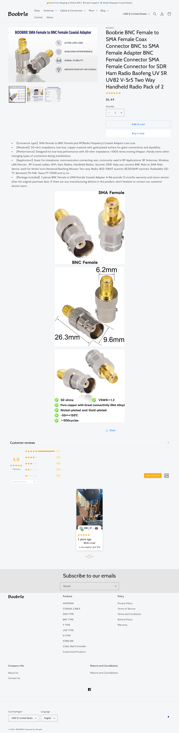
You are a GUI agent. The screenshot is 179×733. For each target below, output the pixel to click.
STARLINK (68, 641)
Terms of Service (126, 608)
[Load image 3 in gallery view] (53, 94)
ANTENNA (68, 603)
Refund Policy (125, 619)
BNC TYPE (68, 619)
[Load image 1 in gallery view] (17, 94)
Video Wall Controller (74, 646)
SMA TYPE (68, 614)
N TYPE (67, 635)
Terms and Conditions (129, 614)
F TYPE (66, 624)
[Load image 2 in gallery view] (35, 94)
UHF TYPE (68, 630)
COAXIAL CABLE (71, 608)
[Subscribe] (115, 586)
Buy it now (138, 133)
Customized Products (74, 651)
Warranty (123, 624)
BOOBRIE (20, 729)
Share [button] (113, 430)
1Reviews (16, 469)
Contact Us (14, 678)
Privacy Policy (125, 603)
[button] (50, 10)
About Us (13, 672)
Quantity (110, 106)
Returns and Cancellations (104, 672)
